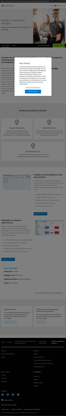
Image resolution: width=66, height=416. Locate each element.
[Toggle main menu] (63, 5)
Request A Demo (40, 213)
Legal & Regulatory (39, 367)
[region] (33, 76)
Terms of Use (5, 409)
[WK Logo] (7, 400)
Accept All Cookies (33, 91)
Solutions (9, 342)
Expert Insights (5, 372)
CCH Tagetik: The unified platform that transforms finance (25, 342)
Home (3, 342)
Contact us (37, 376)
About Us (3, 351)
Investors (4, 378)
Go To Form (40, 322)
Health (36, 354)
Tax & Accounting (38, 357)
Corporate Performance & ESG (42, 360)
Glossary (36, 379)
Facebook (2, 394)
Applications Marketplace (43, 342)
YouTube (18, 394)
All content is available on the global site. (40, 1)
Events (3, 357)
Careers (3, 375)
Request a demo (38, 382)
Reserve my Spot (9, 322)
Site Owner (4, 381)
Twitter (8, 394)
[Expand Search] (51, 5)
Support (36, 386)
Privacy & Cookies (16, 409)
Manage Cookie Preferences (33, 87)
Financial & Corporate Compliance (43, 363)
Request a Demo (58, 45)
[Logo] (8, 6)
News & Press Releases (7, 354)
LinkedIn (13, 394)
